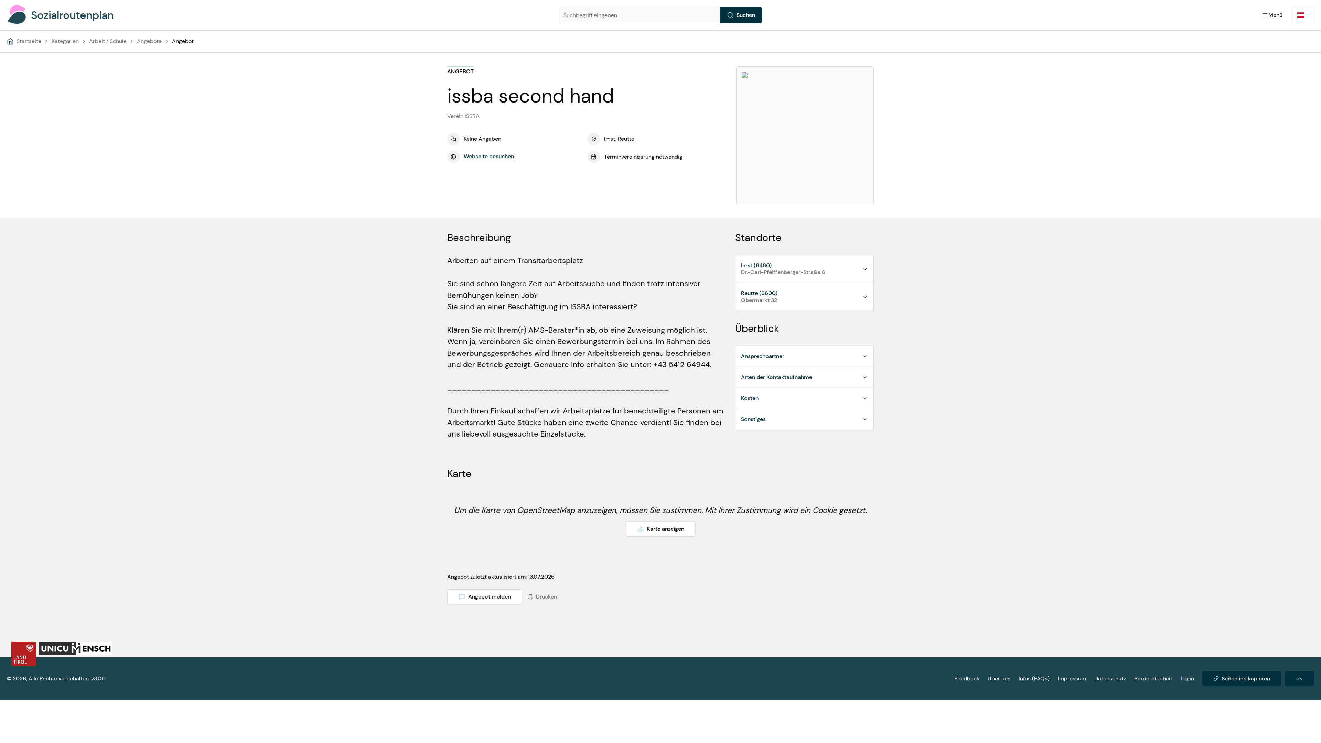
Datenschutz (1110, 678)
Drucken (546, 596)
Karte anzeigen (665, 528)
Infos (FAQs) (1034, 678)
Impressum (1072, 678)
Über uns (999, 678)
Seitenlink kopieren (1246, 678)
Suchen (746, 15)
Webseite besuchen (489, 156)
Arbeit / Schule (108, 41)
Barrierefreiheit (1153, 678)
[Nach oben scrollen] (1299, 678)
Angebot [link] (183, 41)
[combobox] (1303, 15)
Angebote (149, 41)
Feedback (966, 678)
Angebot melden (489, 596)
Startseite (29, 41)
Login (1187, 678)
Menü (1275, 15)
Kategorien (65, 41)
